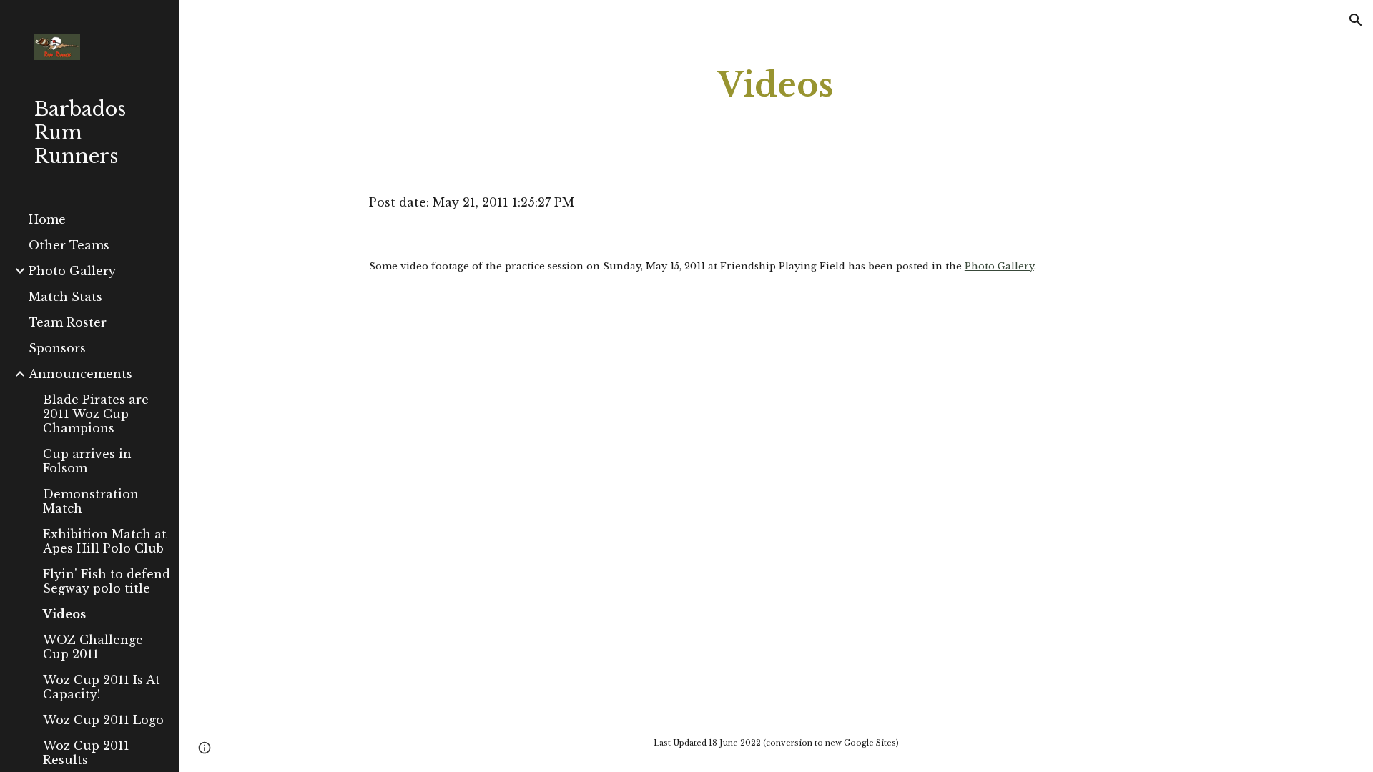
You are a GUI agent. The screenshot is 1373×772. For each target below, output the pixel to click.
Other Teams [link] (69, 245)
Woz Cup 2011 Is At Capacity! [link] (101, 687)
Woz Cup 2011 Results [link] (86, 752)
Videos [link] (64, 614)
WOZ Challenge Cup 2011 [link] (93, 647)
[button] (1356, 20)
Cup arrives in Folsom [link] (87, 461)
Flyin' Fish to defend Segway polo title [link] (106, 581)
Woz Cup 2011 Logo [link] (103, 720)
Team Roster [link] (68, 322)
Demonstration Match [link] (91, 501)
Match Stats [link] (65, 297)
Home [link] (47, 219)
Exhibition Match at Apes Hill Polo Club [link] (105, 541)
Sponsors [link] (57, 348)
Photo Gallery (999, 266)
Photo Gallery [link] (72, 271)
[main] (776, 85)
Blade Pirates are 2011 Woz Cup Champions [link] (96, 413)
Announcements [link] (80, 374)
